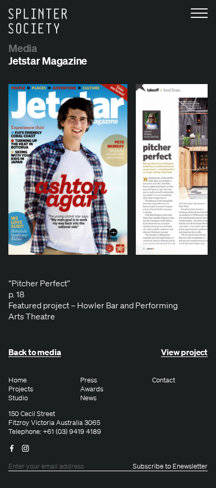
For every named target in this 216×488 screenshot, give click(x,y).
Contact (163, 380)
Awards (91, 389)
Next (190, 169)
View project (184, 352)
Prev (25, 169)
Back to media (34, 352)
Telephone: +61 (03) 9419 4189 (54, 432)
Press (88, 380)
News (88, 398)
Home (17, 380)
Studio (18, 398)
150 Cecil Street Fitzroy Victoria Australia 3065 (54, 418)
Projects (20, 389)
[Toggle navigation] (199, 12)
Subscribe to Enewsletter (170, 466)
